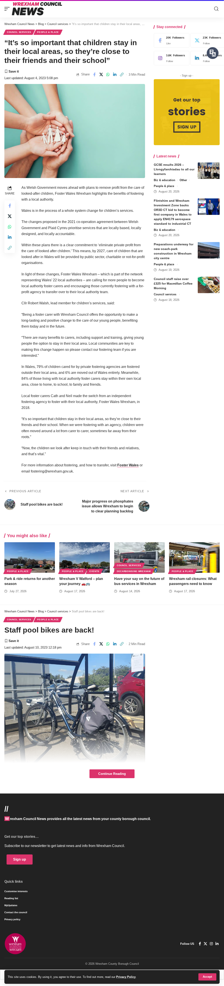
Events (94, 571)
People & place (48, 32)
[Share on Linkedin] (115, 74)
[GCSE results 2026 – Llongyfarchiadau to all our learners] (209, 170)
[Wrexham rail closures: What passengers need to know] (194, 557)
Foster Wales (128, 465)
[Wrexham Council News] (37, 8)
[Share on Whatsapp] (108, 74)
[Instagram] (171, 58)
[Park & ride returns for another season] (29, 557)
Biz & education (164, 180)
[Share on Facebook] (94, 74)
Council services (19, 32)
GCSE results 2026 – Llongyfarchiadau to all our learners (174, 169)
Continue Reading (112, 774)
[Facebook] (171, 40)
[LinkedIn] (217, 944)
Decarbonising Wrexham (134, 571)
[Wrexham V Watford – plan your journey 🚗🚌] (84, 557)
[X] (205, 944)
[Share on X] (101, 74)
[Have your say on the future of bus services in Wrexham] (139, 557)
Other (183, 180)
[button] (207, 977)
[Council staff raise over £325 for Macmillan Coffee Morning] (209, 285)
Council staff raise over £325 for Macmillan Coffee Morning (173, 283)
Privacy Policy (126, 977)
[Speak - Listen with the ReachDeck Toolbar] (213, 53)
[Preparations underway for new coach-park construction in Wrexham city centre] (209, 250)
